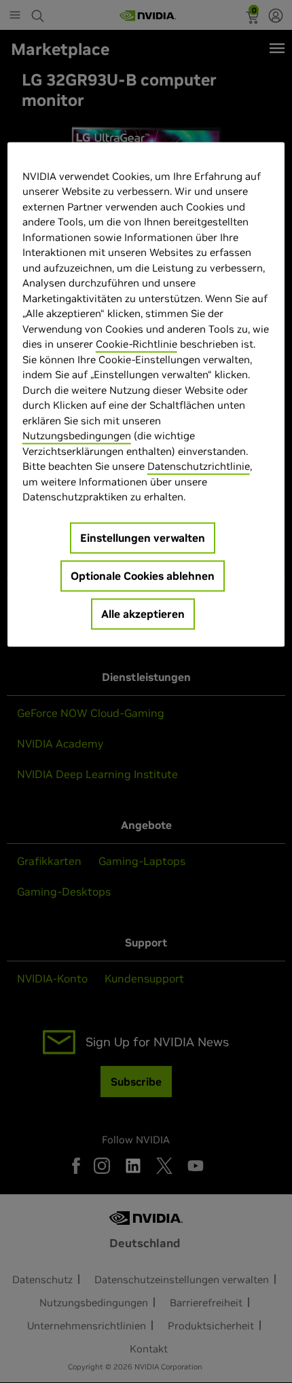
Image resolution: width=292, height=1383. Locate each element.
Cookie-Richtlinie (136, 343)
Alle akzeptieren (143, 614)
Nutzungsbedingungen (76, 435)
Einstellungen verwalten (142, 538)
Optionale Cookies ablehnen (143, 576)
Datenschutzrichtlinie (198, 466)
